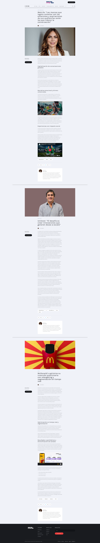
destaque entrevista (41, 159)
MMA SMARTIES (40, 533)
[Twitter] (27, 6)
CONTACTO (47, 531)
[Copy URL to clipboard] (50, 165)
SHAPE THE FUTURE (40, 534)
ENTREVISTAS (40, 218)
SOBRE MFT (47, 529)
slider (51, 159)
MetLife (47, 159)
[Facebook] (26, 6)
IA (46, 310)
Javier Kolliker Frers (51, 310)
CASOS (39, 531)
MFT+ (47, 534)
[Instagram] (25, 6)
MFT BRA (47, 533)
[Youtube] (28, 6)
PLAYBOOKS (39, 536)
